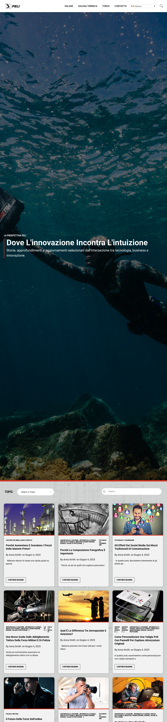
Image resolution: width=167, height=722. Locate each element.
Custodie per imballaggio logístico (19, 540)
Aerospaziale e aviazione (125, 629)
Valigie (69, 6)
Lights (45, 628)
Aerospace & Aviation (117, 629)
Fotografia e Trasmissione (102, 542)
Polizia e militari (50, 629)
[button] (161, 6)
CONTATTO (121, 6)
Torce (106, 6)
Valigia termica (87, 6)
